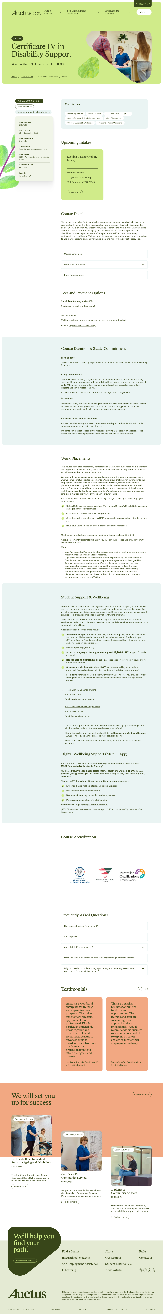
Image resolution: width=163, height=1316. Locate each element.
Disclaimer (55, 1309)
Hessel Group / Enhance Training (80, 689)
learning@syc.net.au (80, 716)
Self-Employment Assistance (80, 1264)
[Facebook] (145, 1270)
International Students (76, 1257)
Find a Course (27, 76)
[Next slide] (145, 989)
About (109, 1251)
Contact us (145, 1257)
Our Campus (113, 1257)
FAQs (142, 1251)
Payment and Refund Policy (82, 325)
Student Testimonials (118, 1264)
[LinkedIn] (153, 1270)
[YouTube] (149, 1270)
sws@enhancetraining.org (83, 699)
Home (14, 76)
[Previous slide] (140, 989)
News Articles (114, 1270)
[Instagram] (140, 1270)
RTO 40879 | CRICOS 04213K (116, 1309)
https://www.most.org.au (96, 804)
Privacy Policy (82, 1309)
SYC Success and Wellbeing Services (82, 706)
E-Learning (69, 1270)
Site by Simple (149, 1309)
